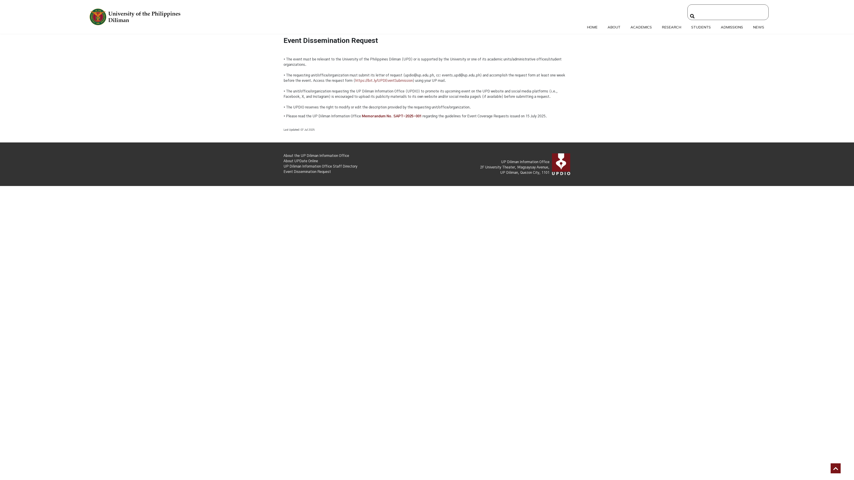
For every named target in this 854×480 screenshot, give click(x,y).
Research (671, 27)
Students (701, 27)
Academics (641, 27)
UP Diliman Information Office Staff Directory (320, 166)
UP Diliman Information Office (525, 162)
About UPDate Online (301, 161)
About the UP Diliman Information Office (316, 156)
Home (592, 27)
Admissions (732, 27)
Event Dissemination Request (307, 172)
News (758, 27)
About (614, 27)
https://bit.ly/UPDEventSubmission (384, 80)
